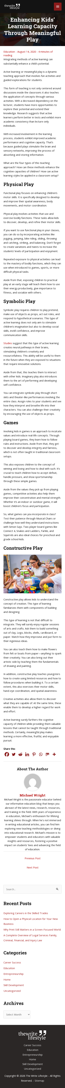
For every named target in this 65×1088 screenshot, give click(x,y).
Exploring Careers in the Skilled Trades (25, 913)
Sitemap (39, 1080)
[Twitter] (14, 754)
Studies (7, 343)
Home (7, 979)
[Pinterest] (34, 754)
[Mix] (47, 754)
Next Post (32, 867)
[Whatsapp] (41, 754)
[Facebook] (7, 754)
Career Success (12, 962)
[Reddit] (20, 754)
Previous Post (33, 858)
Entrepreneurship (13, 974)
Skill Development (13, 985)
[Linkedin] (27, 754)
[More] (54, 754)
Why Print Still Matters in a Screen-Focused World (32, 929)
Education (9, 51)
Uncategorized (12, 990)
